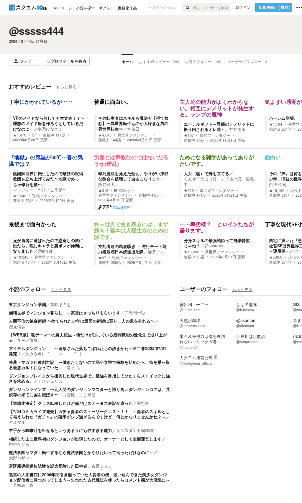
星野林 (143, 403)
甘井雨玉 (237, 129)
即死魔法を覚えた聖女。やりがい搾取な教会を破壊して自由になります (133, 176)
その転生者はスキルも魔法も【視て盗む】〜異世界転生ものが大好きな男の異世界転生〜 (133, 123)
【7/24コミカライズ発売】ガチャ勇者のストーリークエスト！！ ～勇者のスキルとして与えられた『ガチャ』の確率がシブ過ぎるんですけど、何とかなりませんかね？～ (89, 414)
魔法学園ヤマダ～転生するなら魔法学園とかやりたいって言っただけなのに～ (81, 452)
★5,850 (275, 257)
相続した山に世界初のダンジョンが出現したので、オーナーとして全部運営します (85, 439)
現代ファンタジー (215, 135)
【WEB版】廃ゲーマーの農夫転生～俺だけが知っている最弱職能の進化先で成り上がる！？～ (88, 337)
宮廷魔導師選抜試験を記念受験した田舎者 (48, 466)
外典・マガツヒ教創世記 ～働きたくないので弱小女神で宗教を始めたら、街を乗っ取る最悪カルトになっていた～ (89, 364)
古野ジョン (101, 466)
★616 (189, 190)
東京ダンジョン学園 (27, 304)
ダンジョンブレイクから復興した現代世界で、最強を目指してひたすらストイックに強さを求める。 (89, 378)
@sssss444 (36, 30)
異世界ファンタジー (134, 135)
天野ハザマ (19, 458)
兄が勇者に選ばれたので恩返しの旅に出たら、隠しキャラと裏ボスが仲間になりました (48, 245)
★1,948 (19, 195)
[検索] (187, 7)
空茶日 (133, 129)
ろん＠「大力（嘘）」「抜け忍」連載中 (219, 181)
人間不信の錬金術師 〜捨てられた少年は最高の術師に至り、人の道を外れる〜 (82, 321)
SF (34, 135)
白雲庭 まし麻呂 (79, 394)
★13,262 (191, 251)
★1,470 (19, 135)
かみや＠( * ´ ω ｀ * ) (53, 353)
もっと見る (66, 87)
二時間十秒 (134, 312)
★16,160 (276, 190)
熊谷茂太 (106, 184)
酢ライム (156, 251)
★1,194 (275, 124)
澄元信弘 (17, 326)
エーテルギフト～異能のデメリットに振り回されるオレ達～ (219, 126)
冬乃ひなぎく (50, 129)
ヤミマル (17, 422)
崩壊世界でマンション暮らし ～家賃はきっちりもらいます (64, 312)
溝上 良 (73, 367)
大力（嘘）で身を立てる (206, 173)
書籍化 (124, 190)
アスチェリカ (50, 381)
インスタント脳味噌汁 (136, 430)
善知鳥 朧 (23, 485)
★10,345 (20, 257)
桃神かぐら (19, 444)
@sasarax (213, 246)
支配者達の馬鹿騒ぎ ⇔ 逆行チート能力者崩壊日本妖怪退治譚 (132, 248)
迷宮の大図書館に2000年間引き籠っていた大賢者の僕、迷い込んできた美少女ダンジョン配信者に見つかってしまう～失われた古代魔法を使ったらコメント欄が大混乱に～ (89, 477)
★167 (189, 135)
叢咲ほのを (60, 304)
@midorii (46, 251)
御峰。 (35, 340)
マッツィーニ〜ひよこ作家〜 (40, 190)
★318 (103, 190)
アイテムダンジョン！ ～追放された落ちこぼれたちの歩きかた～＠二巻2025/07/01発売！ (87, 350)
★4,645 (104, 135)
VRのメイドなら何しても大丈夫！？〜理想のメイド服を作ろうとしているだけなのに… (49, 123)
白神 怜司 (278, 184)
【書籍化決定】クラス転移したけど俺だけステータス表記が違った (71, 403)
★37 (102, 257)
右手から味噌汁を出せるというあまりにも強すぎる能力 (60, 430)
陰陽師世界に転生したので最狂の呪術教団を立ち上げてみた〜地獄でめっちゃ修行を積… (48, 178)
